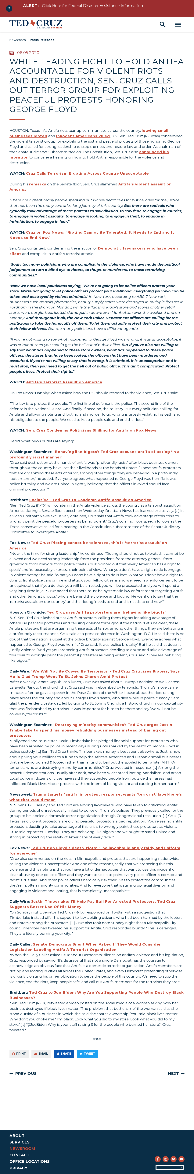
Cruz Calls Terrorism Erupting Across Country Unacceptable (87, 173)
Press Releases (42, 40)
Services (19, 1142)
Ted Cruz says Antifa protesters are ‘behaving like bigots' (106, 612)
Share (66, 1054)
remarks (37, 184)
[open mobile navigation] (178, 24)
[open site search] (162, 24)
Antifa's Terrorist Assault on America (64, 382)
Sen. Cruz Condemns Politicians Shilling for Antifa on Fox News (91, 430)
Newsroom (17, 40)
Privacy (18, 1168)
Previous (26, 1073)
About (16, 1135)
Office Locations (29, 1161)
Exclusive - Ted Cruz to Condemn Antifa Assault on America (90, 500)
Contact (19, 1155)
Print (21, 1054)
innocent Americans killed (83, 136)
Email (43, 1054)
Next (173, 1073)
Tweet (89, 1054)
